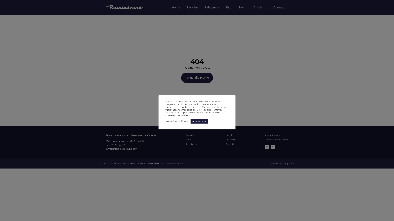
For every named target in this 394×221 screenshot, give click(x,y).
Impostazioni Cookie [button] (177, 121)
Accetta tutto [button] (199, 121)
